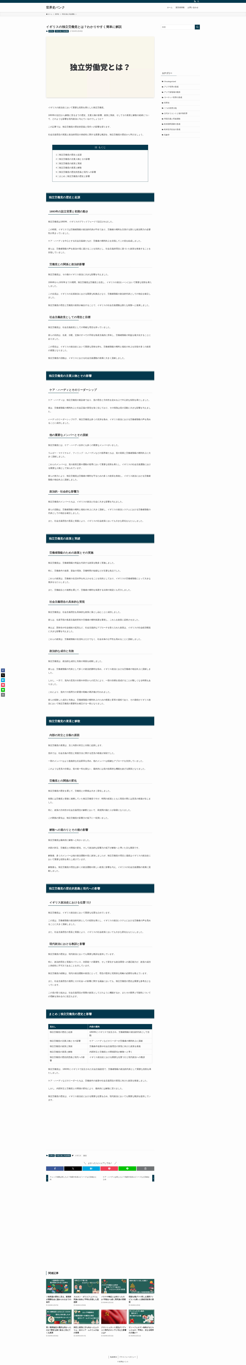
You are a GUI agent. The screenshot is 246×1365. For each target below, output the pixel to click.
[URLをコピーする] (145, 1168)
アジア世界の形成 (171, 87)
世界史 (51, 31)
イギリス (78, 1155)
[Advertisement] (100, 1128)
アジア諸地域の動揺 (172, 92)
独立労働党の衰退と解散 (70, 168)
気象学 (167, 135)
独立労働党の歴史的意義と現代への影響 (77, 172)
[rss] (195, 1)
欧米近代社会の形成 (172, 129)
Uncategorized (170, 81)
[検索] (198, 1)
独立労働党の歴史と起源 (70, 155)
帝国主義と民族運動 (61, 31)
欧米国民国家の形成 (172, 124)
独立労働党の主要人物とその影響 (74, 159)
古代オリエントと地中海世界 (175, 113)
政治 (84, 1155)
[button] (55, 1168)
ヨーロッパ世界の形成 (173, 97)
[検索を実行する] (197, 27)
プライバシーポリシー (127, 1357)
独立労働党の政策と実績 (70, 163)
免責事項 (113, 1357)
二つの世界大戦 (170, 108)
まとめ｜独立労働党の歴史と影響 (74, 176)
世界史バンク (55, 7)
